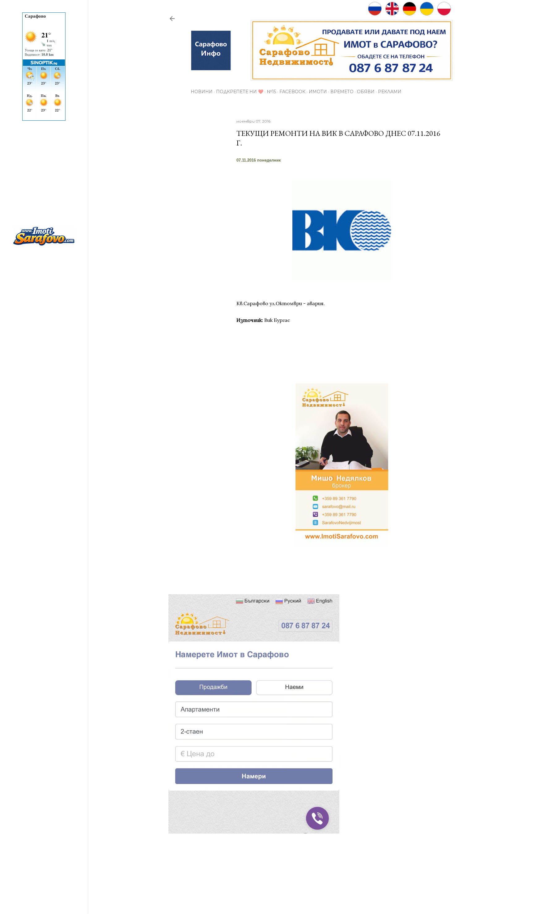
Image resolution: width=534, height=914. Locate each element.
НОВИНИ (202, 91)
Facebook (292, 91)
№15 (271, 91)
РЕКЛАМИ (389, 91)
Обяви (366, 91)
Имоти (318, 91)
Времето (342, 91)
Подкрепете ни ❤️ (239, 91)
